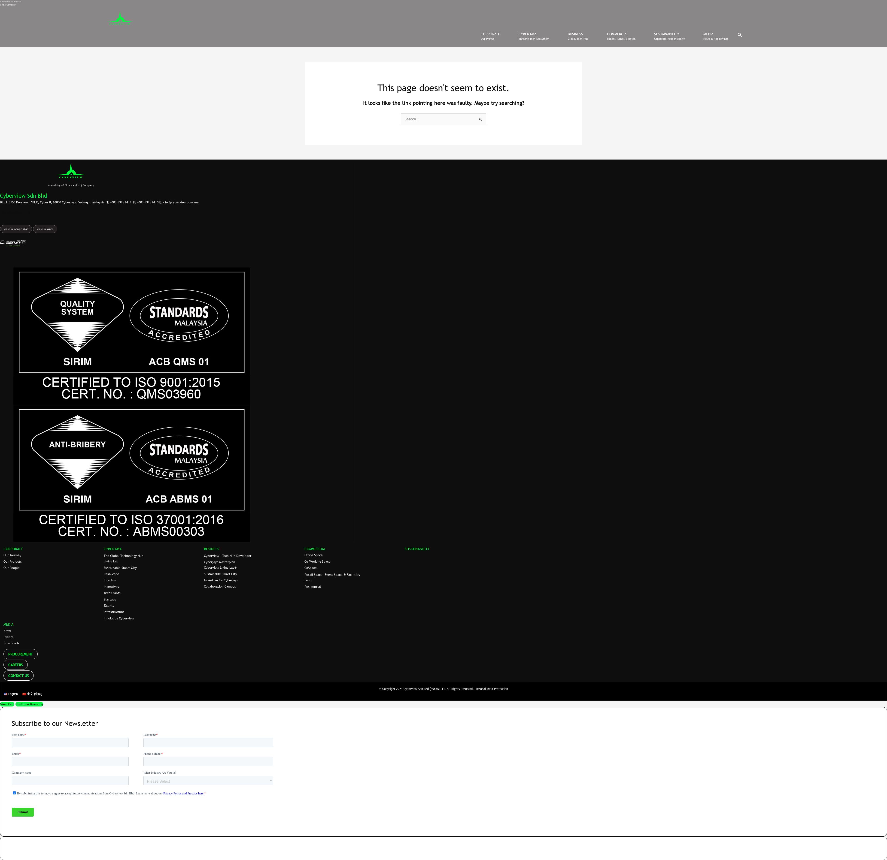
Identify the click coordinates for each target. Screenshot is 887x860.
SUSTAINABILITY (417, 548)
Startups (110, 599)
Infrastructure (114, 612)
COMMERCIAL (315, 548)
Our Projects (12, 561)
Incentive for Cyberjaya (221, 580)
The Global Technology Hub (123, 556)
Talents (109, 606)
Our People (11, 568)
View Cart (7, 704)
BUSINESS (211, 548)
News (7, 631)
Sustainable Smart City (120, 568)
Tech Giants (112, 593)
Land (307, 580)
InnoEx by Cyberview (119, 618)
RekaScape (111, 574)
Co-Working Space (317, 561)
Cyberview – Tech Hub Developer (227, 556)
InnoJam (110, 580)
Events (8, 637)
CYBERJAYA (113, 548)
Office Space (313, 555)
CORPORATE (13, 548)
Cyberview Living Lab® (220, 567)
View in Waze (45, 229)
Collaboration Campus (220, 586)
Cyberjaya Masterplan (219, 562)
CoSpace (310, 568)
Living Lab (111, 561)
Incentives (111, 587)
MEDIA (8, 624)
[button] (740, 36)
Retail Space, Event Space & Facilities (332, 575)
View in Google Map (16, 229)
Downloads (11, 643)
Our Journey (12, 555)
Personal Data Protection (491, 689)
